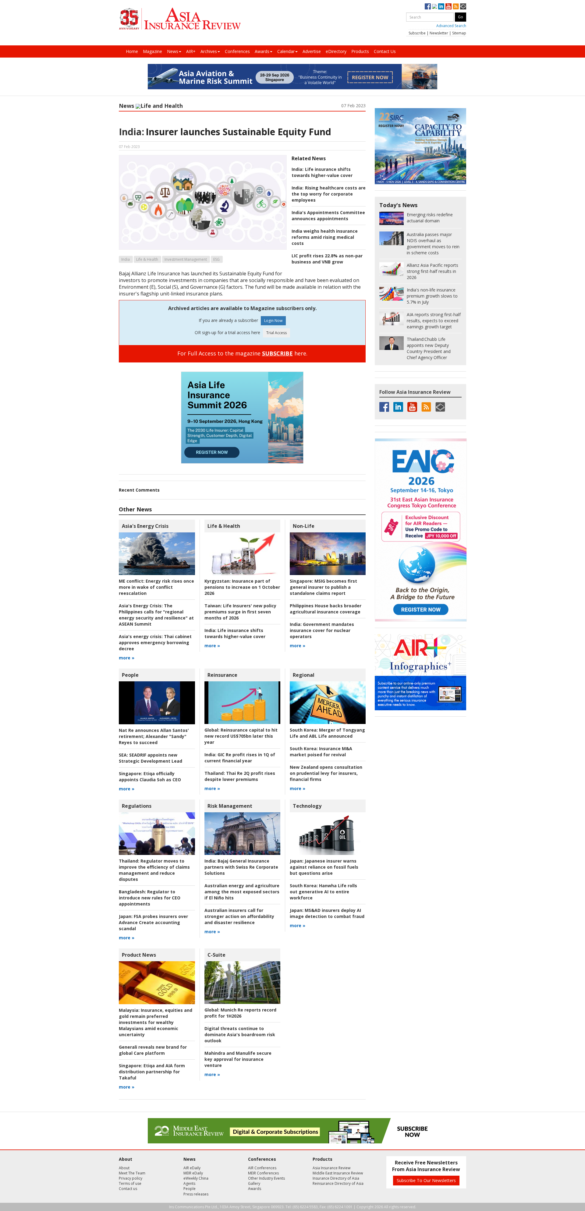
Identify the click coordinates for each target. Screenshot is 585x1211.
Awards (262, 51)
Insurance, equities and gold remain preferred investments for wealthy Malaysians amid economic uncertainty (155, 1022)
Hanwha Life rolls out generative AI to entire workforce (323, 892)
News (172, 51)
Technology (307, 806)
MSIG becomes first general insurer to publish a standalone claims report (323, 587)
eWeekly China (195, 1178)
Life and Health (161, 105)
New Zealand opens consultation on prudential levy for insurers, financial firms (326, 773)
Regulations (136, 806)
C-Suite (216, 955)
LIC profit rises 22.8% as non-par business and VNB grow (327, 259)
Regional (303, 675)
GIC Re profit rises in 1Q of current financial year (239, 758)
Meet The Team (132, 1173)
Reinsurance (222, 675)
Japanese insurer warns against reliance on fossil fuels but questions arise (324, 867)
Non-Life (303, 526)
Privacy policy (130, 1178)
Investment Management (186, 259)
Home (132, 51)
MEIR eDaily (193, 1173)
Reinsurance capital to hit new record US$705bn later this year (241, 736)
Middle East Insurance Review (338, 1173)
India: (131, 131)
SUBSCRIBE (277, 353)
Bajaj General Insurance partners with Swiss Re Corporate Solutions (241, 867)
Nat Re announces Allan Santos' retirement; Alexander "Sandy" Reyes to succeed (154, 736)
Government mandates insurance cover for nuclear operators (322, 630)
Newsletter (439, 33)
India (125, 259)
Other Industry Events (266, 1178)
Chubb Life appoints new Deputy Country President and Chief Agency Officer (429, 348)
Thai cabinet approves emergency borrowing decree (155, 642)
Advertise (312, 51)
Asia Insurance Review (331, 1167)
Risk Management (229, 806)
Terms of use (130, 1183)
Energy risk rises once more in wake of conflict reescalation (156, 587)
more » (126, 658)
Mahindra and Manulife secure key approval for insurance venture (237, 1059)
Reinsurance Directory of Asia (338, 1183)
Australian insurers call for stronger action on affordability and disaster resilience (239, 916)
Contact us (128, 1188)
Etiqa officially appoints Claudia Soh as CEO (150, 776)
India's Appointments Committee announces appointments (328, 215)
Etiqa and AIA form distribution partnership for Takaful (152, 1072)
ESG (216, 259)
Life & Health (147, 259)
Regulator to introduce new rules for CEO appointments (149, 898)
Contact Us (385, 51)
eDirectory (336, 51)
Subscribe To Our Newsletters (426, 1180)
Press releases (195, 1194)
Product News (139, 955)
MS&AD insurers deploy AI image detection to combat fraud (327, 913)
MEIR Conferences (263, 1173)
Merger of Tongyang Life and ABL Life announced (327, 733)
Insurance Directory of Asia (336, 1178)
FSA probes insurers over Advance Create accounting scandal (153, 922)
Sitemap (459, 33)
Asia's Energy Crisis (145, 526)
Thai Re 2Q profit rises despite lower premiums (239, 776)
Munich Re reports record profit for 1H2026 (240, 1013)
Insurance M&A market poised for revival (321, 751)
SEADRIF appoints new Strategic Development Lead (150, 758)
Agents (189, 1183)
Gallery (254, 1183)
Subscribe (417, 33)
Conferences (237, 51)
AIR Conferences (262, 1167)
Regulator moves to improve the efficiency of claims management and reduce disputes (154, 870)
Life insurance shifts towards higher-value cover (322, 172)
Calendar (286, 51)
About (124, 1167)
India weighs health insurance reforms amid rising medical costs (325, 237)
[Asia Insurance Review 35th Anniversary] (180, 19)
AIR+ (191, 51)
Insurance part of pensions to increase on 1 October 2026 (242, 587)
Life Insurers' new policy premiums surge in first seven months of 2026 (240, 612)
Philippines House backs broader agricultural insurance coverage (325, 609)
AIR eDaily (191, 1167)
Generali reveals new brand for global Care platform (153, 1050)
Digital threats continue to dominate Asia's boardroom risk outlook (239, 1034)
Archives (208, 51)
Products (360, 51)
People (130, 675)
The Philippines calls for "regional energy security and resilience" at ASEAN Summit (156, 615)
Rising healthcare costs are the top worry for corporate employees (329, 194)
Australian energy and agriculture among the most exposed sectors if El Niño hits (241, 892)
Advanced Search (451, 25)
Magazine (152, 51)
